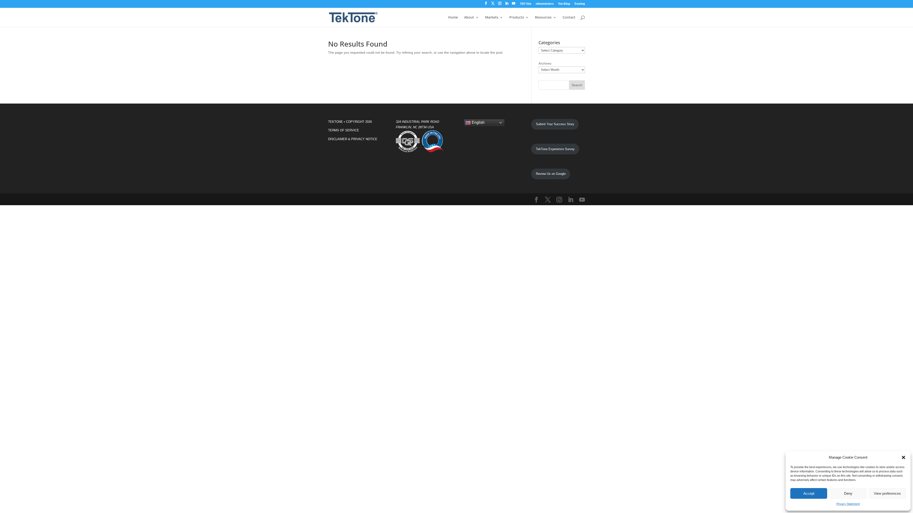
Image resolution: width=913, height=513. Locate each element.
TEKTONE (335, 122)
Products (516, 17)
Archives (545, 63)
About (469, 17)
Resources (543, 17)
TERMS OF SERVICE (343, 130)
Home (453, 17)
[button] (903, 457)
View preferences (887, 493)
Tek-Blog (564, 3)
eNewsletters (545, 3)
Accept (808, 493)
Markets (491, 17)
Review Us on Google (551, 174)
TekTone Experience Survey (555, 149)
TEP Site (525, 3)
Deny (848, 493)
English (478, 122)
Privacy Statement (848, 504)
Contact (569, 17)
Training (579, 3)
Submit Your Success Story (555, 124)
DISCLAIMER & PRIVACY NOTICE (352, 139)
